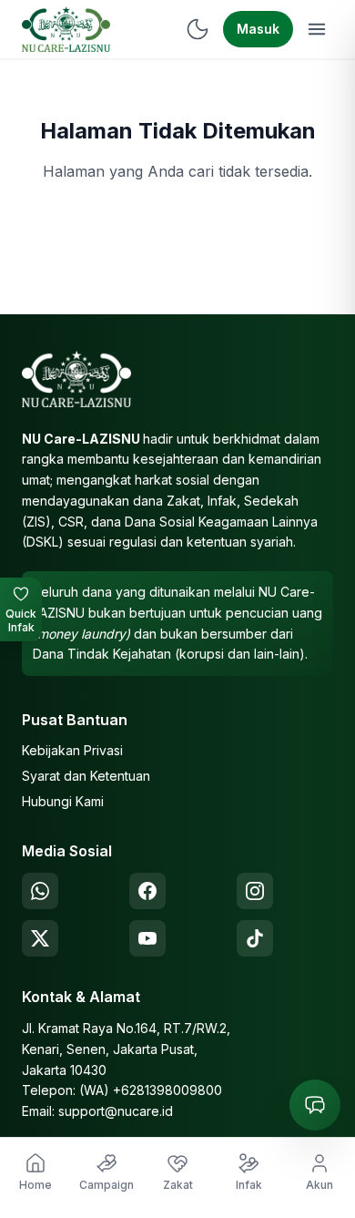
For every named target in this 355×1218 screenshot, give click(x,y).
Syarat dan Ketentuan (86, 775)
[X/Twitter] (40, 938)
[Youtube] (147, 938)
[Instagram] (255, 891)
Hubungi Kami (63, 801)
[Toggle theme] (197, 29)
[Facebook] (147, 891)
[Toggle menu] (316, 29)
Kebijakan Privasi (72, 750)
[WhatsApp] (40, 891)
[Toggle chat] (314, 1105)
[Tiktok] (255, 938)
